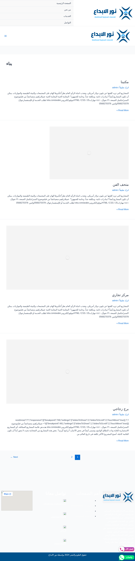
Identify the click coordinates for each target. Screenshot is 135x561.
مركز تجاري (120, 295)
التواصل (67, 22)
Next (14, 457)
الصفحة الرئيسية (64, 3)
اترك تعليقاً (124, 87)
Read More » (123, 110)
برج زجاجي (121, 409)
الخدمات (67, 16)
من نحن (67, 10)
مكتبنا (125, 82)
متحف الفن (121, 185)
